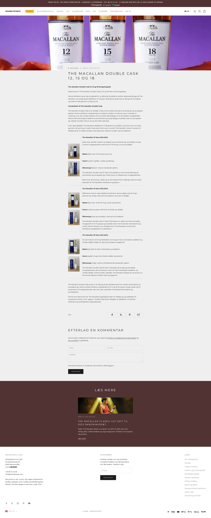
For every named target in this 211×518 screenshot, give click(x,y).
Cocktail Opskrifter (192, 478)
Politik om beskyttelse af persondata (122, 338)
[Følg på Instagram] (18, 503)
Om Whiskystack (191, 459)
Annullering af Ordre (192, 496)
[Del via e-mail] (138, 314)
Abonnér (108, 477)
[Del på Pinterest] (129, 314)
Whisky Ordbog (191, 481)
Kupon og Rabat (191, 485)
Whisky (60, 11)
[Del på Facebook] (112, 314)
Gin (94, 11)
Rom (88, 11)
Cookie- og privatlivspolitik (195, 470)
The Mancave (116, 11)
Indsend (75, 371)
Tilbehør (102, 11)
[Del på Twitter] (120, 314)
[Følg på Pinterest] (23, 503)
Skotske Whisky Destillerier (195, 488)
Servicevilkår (73, 340)
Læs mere (82, 438)
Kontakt (188, 463)
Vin (67, 11)
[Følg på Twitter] (12, 503)
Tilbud (29, 11)
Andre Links (189, 492)
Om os (128, 11)
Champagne (77, 11)
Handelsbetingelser (192, 474)
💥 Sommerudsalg (45, 11)
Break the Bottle (91, 68)
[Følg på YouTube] (29, 503)
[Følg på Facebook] (6, 503)
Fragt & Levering (191, 467)
